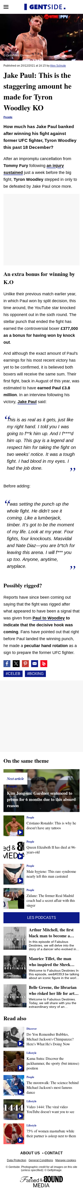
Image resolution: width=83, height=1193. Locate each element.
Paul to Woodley (49, 618)
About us (30, 1153)
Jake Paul (27, 401)
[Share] (25, 663)
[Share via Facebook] (6, 663)
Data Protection (16, 1160)
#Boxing (35, 674)
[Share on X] (16, 663)
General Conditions (41, 1160)
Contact (53, 1153)
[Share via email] (34, 663)
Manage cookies (65, 1160)
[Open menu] (6, 6)
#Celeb (13, 674)
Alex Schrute (58, 65)
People (7, 117)
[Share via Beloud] (43, 663)
